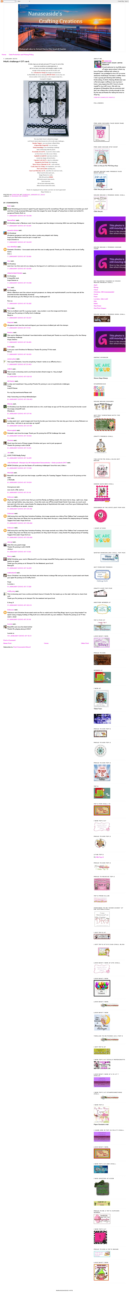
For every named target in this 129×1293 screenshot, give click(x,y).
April (95, 285)
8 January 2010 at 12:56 (19, 436)
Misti (95, 303)
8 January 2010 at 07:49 (19, 426)
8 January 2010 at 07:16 (19, 413)
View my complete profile (104, 97)
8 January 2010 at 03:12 (19, 376)
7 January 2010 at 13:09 (19, 242)
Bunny (96, 287)
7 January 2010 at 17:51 (19, 328)
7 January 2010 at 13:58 (19, 268)
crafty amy (11, 591)
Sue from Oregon (100, 308)
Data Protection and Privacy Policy (21, 54)
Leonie (9, 624)
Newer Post (7, 643)
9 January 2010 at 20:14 (19, 605)
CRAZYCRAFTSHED (14, 273)
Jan (8, 452)
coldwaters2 (11, 573)
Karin (95, 296)
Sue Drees (97, 306)
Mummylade (11, 430)
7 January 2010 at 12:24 (19, 226)
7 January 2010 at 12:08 (19, 216)
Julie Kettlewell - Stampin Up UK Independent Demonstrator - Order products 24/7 (37, 462)
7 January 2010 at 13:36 (19, 256)
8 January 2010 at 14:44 (19, 448)
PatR (9, 347)
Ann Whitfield (12, 247)
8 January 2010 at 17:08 (19, 468)
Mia (95, 301)
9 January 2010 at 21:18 (19, 619)
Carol (96, 290)
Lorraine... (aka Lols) (101, 299)
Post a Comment (9, 640)
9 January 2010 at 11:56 (19, 552)
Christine (108, 61)
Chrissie (10, 440)
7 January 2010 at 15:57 (19, 318)
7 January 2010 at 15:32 (19, 303)
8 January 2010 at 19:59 (19, 482)
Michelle (10, 473)
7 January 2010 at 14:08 (19, 283)
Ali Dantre (10, 381)
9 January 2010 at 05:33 (19, 523)
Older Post (85, 643)
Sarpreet (10, 322)
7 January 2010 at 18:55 (19, 354)
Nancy (9, 556)
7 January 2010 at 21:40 (19, 364)
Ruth (9, 206)
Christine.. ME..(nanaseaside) (104, 292)
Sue (8, 261)
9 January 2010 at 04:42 (19, 509)
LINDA (9, 369)
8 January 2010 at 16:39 (19, 458)
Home (4, 54)
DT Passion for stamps (19, 196)
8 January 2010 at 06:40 (19, 399)
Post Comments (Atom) (22, 647)
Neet (9, 418)
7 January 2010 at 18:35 (19, 342)
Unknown (10, 497)
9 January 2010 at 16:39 (19, 568)
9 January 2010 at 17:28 (19, 586)
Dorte (96, 294)
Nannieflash (11, 220)
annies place (11, 359)
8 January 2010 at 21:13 (19, 492)
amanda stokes (12, 230)
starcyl (9, 542)
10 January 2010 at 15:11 (19, 636)
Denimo (10, 332)
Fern (8, 287)
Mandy (9, 404)
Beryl (9, 308)
